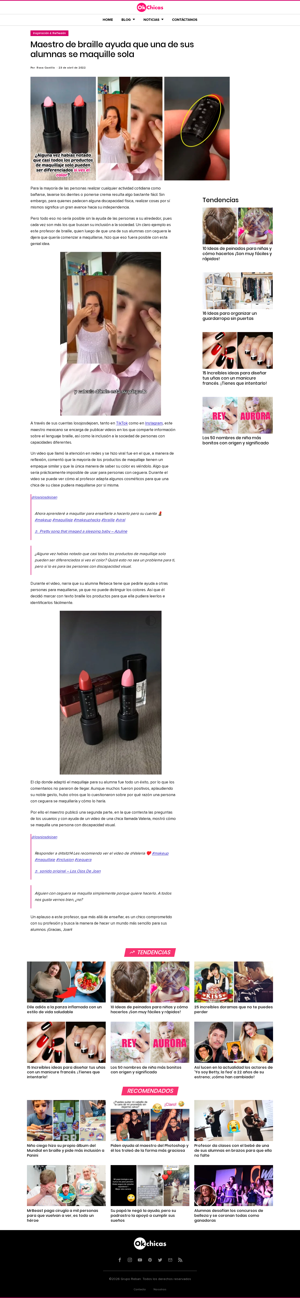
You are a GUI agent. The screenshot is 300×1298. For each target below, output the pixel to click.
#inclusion (65, 860)
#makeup (43, 520)
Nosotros (160, 1289)
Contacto (140, 1289)
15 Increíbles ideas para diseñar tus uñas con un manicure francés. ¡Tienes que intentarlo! (234, 378)
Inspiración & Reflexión (49, 33)
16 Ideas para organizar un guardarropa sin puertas (229, 316)
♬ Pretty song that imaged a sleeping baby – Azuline (81, 532)
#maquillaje (62, 520)
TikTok (122, 423)
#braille (108, 520)
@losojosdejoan (44, 497)
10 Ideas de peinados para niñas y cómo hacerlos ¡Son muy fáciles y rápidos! (237, 254)
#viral (120, 520)
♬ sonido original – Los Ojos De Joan (68, 871)
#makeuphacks (87, 520)
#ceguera (83, 860)
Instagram (154, 423)
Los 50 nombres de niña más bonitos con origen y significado (235, 440)
